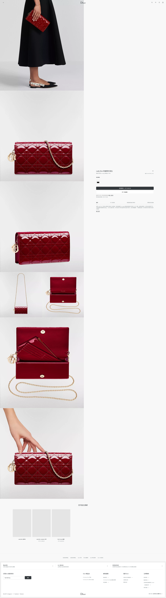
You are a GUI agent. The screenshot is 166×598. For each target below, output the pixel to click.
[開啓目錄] (3, 2)
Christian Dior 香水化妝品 (88, 579)
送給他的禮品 (73, 557)
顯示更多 (98, 211)
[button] (42, 45)
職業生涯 (125, 582)
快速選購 (125, 192)
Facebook (16, 594)
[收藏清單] (155, 3)
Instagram (9, 594)
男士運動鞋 (86, 557)
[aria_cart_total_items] (163, 3)
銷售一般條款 (111, 195)
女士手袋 (80, 557)
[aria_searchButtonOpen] (152, 3)
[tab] (97, 202)
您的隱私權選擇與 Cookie (149, 582)
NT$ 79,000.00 (125, 188)
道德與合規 (125, 580)
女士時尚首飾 (93, 557)
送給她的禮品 (65, 557)
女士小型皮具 (100, 557)
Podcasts (22, 594)
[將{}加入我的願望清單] (153, 171)
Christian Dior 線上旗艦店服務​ (109, 580)
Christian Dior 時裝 (87, 577)
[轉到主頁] (83, 3)
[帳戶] (159, 3)
